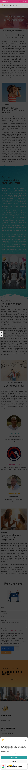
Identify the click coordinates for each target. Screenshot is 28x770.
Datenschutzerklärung (15, 768)
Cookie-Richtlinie (8, 768)
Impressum (21, 768)
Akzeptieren (14, 757)
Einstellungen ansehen (14, 765)
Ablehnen (14, 761)
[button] (26, 740)
